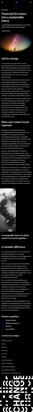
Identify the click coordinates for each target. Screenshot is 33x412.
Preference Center (6, 340)
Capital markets (11, 320)
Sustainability (10, 329)
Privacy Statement (6, 360)
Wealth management (12, 323)
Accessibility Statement (8, 370)
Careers (3, 344)
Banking (8, 326)
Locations (4, 353)
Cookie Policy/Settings (8, 366)
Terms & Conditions (7, 363)
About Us (4, 347)
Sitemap (3, 357)
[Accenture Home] (16, 2)
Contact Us (4, 350)
